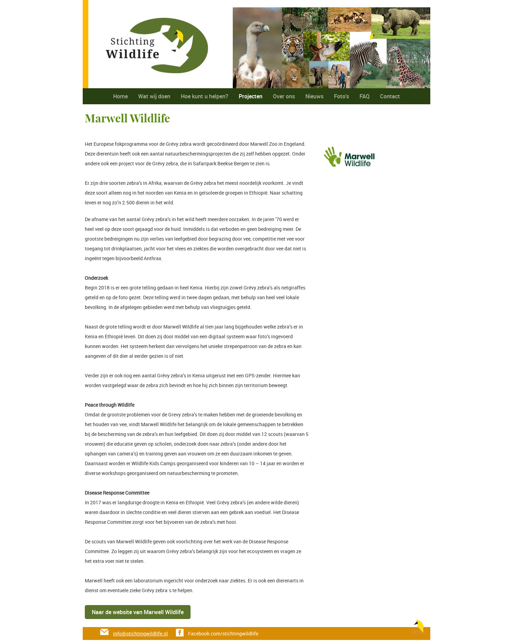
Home (120, 96)
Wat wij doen (154, 96)
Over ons (284, 96)
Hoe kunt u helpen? (204, 96)
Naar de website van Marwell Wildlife (138, 612)
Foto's (341, 96)
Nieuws (314, 96)
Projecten (250, 96)
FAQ (364, 96)
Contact (390, 96)
